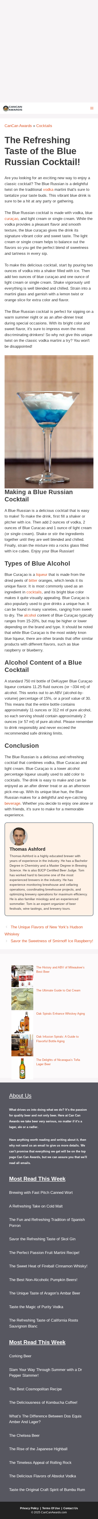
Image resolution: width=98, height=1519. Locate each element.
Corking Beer (20, 1356)
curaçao (11, 219)
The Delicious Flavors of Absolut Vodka (42, 1476)
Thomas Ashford (27, 849)
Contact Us (70, 1508)
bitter (33, 580)
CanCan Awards (18, 126)
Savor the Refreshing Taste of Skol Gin (42, 1239)
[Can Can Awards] (12, 108)
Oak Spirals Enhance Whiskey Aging (60, 1013)
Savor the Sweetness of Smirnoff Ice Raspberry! (52, 941)
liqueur (41, 574)
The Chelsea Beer (24, 1435)
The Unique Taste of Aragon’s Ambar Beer (44, 1293)
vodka (48, 189)
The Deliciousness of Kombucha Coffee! (43, 1402)
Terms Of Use (51, 1508)
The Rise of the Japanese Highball (38, 1449)
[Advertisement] (49, 51)
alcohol (30, 615)
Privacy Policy (29, 1508)
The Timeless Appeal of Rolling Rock (40, 1462)
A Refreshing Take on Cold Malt (36, 1206)
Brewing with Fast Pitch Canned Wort (41, 1192)
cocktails (34, 592)
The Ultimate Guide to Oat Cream (58, 990)
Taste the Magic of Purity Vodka (36, 1307)
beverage (12, 803)
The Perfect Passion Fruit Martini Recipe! (44, 1253)
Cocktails (44, 126)
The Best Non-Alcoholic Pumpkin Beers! (43, 1280)
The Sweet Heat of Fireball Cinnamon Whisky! (48, 1266)
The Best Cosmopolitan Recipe (35, 1389)
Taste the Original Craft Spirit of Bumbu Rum (47, 1490)
